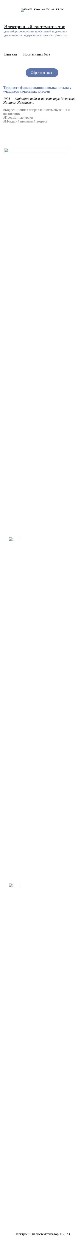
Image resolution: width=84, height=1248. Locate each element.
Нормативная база (36, 54)
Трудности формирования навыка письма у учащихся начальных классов (37, 89)
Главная (10, 54)
